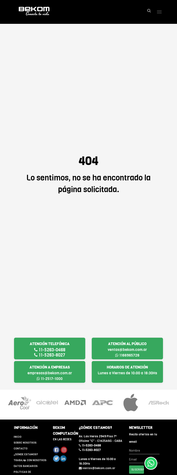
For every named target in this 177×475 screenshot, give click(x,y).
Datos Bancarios (26, 466)
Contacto (20, 448)
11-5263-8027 (51, 355)
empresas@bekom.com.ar (49, 373)
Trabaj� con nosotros (30, 460)
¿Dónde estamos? (26, 454)
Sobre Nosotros (25, 442)
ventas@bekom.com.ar (127, 349)
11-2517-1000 (51, 378)
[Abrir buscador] (149, 10)
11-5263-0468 (51, 350)
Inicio (17, 437)
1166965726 (129, 355)
